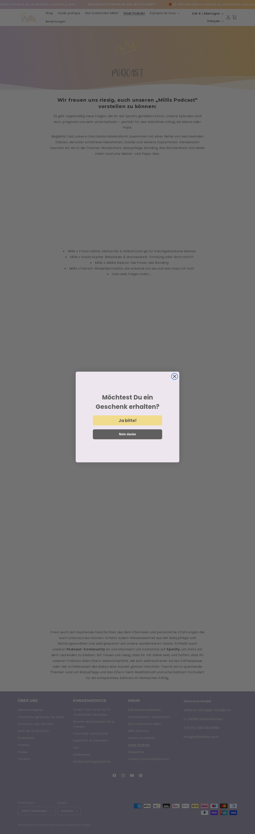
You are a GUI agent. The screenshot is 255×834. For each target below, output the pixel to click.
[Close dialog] (174, 376)
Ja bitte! (128, 420)
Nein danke (127, 434)
